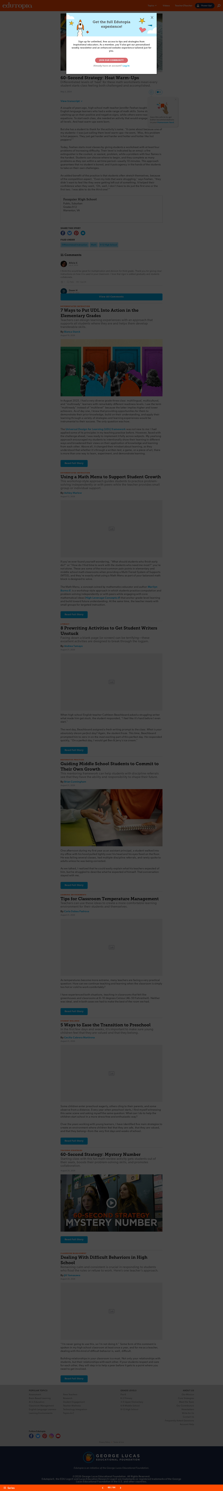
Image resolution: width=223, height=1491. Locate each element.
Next (120, 1488)
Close (152, 17)
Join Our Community (111, 60)
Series (11, 1487)
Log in (126, 65)
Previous (102, 1488)
